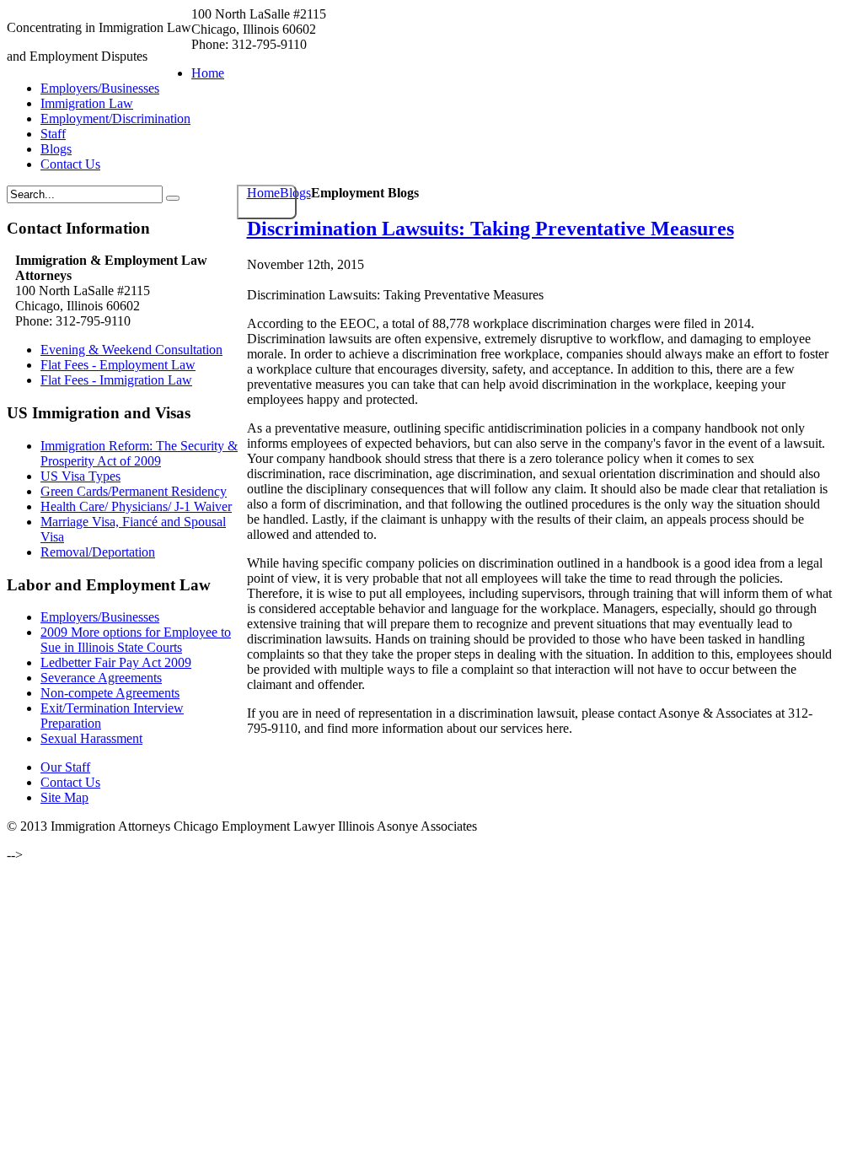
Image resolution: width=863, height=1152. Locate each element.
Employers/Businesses (99, 617)
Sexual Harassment (91, 738)
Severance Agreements (101, 677)
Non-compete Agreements (110, 693)
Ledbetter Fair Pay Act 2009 (115, 662)
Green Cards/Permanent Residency (133, 491)
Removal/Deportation (97, 552)
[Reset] (173, 198)
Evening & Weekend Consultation (131, 349)
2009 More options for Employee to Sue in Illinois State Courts (135, 639)
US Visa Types (80, 476)
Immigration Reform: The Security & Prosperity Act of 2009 (139, 453)
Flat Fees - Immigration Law (116, 380)
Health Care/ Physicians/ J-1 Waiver (136, 506)
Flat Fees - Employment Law (118, 365)
